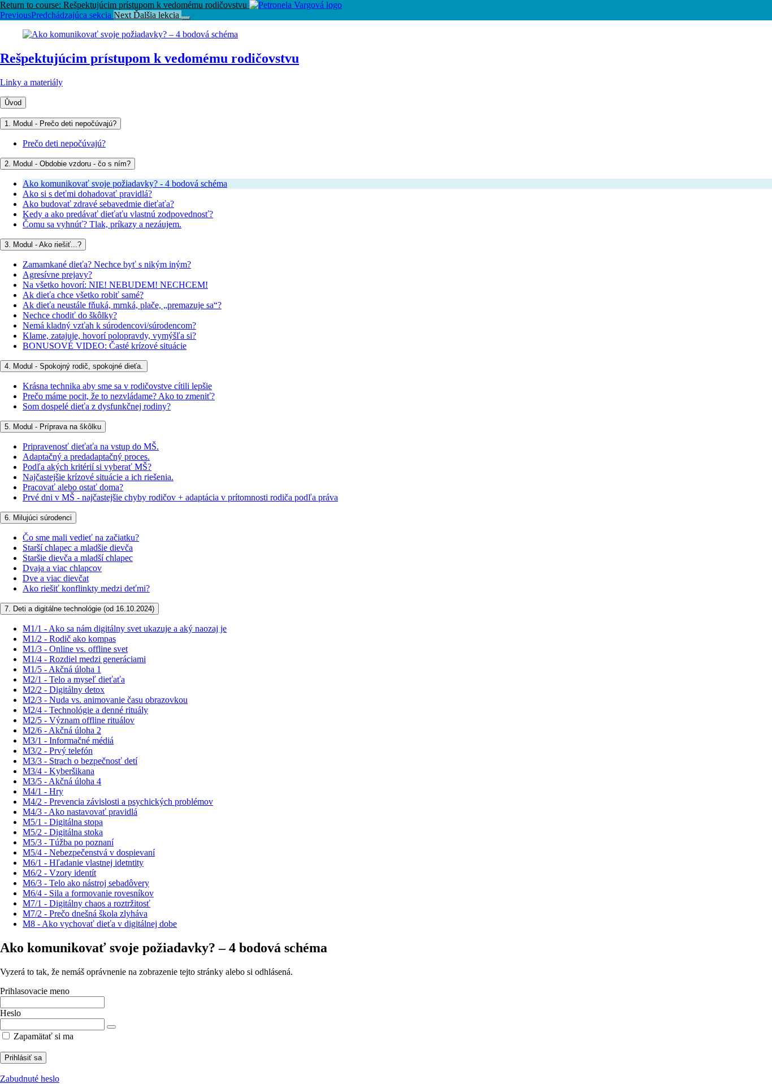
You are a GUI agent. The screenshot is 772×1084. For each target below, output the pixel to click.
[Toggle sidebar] (185, 18)
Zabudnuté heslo (29, 1078)
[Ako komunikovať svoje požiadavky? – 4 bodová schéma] (130, 34)
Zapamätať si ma (42, 1036)
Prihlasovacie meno (35, 991)
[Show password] (111, 1027)
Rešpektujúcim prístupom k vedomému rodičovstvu (149, 58)
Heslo (10, 1013)
